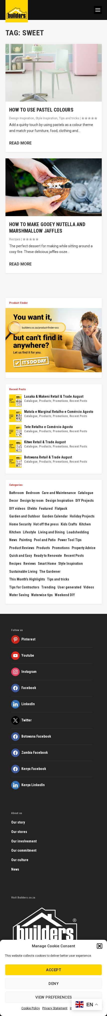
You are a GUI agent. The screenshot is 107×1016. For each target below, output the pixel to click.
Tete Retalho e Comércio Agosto (48, 427)
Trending (48, 587)
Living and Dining (51, 532)
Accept (53, 970)
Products (45, 401)
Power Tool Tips (70, 540)
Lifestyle (29, 532)
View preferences (53, 997)
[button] (99, 946)
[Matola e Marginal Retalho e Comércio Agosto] (15, 416)
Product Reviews (21, 548)
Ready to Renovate (48, 556)
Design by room (32, 501)
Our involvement (24, 841)
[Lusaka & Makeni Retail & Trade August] (15, 400)
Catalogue (31, 401)
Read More (20, 143)
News (13, 540)
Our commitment (23, 850)
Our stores (19, 832)
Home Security (20, 524)
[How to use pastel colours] (53, 73)
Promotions (60, 401)
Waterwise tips (42, 595)
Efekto (32, 508)
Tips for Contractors (24, 587)
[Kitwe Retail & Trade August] (15, 446)
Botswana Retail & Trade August (48, 457)
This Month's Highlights (27, 579)
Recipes (14, 239)
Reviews (29, 564)
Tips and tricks (69, 118)
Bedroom (33, 493)
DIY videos (17, 508)
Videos (88, 587)
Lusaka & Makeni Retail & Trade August (53, 396)
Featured (46, 508)
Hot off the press (46, 524)
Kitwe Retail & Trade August (45, 442)
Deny (53, 983)
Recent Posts (78, 401)
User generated (69, 587)
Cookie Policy (30, 1008)
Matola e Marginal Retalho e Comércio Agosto (58, 412)
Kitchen (85, 524)
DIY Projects (84, 501)
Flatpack (61, 508)
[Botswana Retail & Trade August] (15, 461)
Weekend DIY (65, 595)
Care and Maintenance (59, 493)
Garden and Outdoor (24, 516)
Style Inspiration (46, 118)
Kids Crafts (69, 524)
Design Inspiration (21, 118)
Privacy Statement (54, 1008)
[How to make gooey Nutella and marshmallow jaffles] (53, 187)
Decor (13, 501)
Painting (25, 540)
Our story (18, 822)
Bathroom (16, 493)
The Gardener (49, 571)
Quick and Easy (20, 556)
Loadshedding (78, 532)
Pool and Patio (45, 540)
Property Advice (84, 548)
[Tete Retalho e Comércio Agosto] (15, 431)
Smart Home (47, 564)
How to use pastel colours (41, 110)
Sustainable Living (23, 571)
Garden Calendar (55, 516)
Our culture (19, 860)
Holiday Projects (82, 516)
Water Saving (19, 595)
